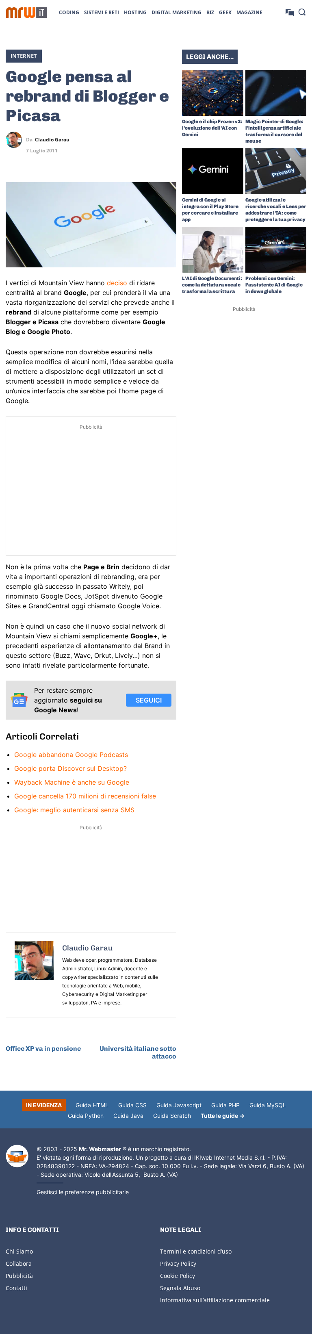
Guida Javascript (179, 1105)
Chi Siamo (19, 1251)
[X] (112, 140)
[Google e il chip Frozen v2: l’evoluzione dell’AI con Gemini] (212, 93)
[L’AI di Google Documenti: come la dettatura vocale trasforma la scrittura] (212, 250)
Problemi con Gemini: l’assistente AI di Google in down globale (274, 284)
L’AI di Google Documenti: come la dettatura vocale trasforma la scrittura (212, 284)
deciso (117, 283)
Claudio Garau (52, 139)
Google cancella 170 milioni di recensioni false (85, 796)
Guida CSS (132, 1105)
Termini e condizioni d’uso (196, 1251)
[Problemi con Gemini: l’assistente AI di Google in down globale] (276, 250)
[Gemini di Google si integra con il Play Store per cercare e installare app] (212, 171)
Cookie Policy (177, 1276)
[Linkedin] (131, 140)
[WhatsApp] (149, 140)
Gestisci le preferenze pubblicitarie (83, 1192)
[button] (302, 12)
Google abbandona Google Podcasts (71, 755)
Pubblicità (19, 1276)
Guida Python (86, 1115)
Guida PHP (225, 1105)
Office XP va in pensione (43, 1048)
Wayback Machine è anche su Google (71, 782)
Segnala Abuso (180, 1288)
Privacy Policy (178, 1263)
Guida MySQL (267, 1105)
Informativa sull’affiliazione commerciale (215, 1300)
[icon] (290, 12)
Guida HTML (92, 1105)
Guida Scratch (172, 1115)
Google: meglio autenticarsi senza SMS (74, 810)
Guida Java (128, 1115)
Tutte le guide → (223, 1115)
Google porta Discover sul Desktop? (70, 768)
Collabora (19, 1263)
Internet (24, 55)
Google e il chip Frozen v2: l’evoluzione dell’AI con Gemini (212, 128)
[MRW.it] (26, 12)
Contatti (16, 1288)
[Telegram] (168, 140)
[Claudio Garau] (16, 140)
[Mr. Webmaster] (17, 1156)
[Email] (168, 159)
